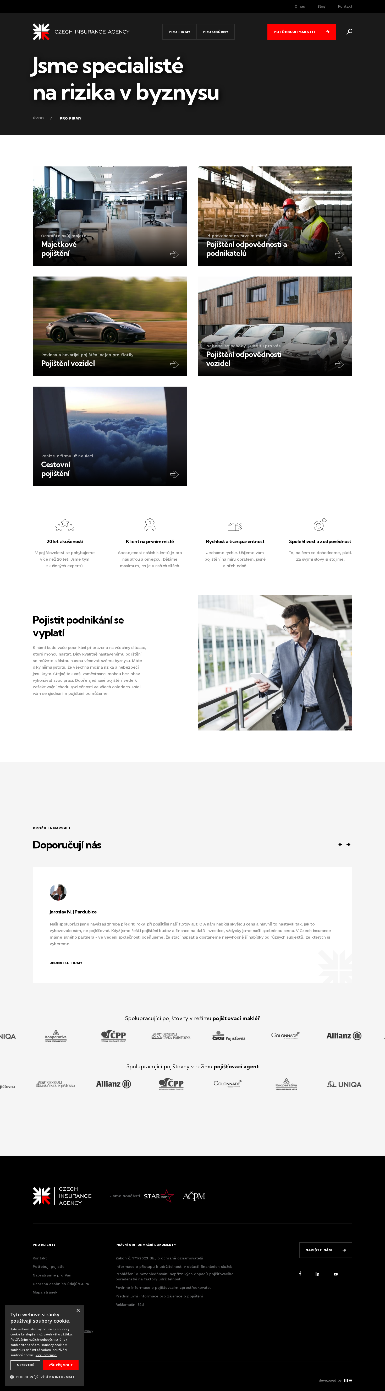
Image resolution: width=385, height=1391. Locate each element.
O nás (300, 6)
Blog (321, 6)
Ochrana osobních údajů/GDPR (61, 1284)
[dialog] (44, 1345)
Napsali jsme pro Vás (52, 1275)
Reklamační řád (130, 1304)
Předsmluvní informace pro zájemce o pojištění (159, 1296)
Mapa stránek (45, 1292)
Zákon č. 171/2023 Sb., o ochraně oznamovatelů (159, 1258)
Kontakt (345, 6)
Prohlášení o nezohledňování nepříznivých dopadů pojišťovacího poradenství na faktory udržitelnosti (175, 1276)
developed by (330, 1380)
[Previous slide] (340, 845)
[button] (44, 1377)
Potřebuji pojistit (48, 1266)
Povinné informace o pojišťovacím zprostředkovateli (164, 1287)
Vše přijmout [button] (61, 1365)
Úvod (38, 118)
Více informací (46, 1355)
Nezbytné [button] (25, 1365)
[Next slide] (348, 845)
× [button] (78, 1311)
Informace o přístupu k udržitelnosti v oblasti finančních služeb (174, 1266)
